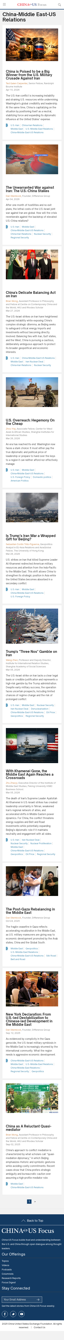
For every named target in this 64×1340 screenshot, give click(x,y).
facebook (5, 1314)
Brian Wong (12, 301)
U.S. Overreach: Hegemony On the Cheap (30, 422)
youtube (21, 1314)
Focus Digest (9, 1282)
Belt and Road (18, 959)
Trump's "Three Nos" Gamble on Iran (31, 653)
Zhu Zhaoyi (11, 783)
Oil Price (50, 712)
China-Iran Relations (32, 125)
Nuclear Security (42, 234)
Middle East (17, 128)
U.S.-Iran (15, 125)
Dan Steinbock (13, 196)
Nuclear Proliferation (41, 843)
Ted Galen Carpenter (17, 83)
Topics (5, 1261)
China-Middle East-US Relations (27, 132)
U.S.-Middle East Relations (39, 128)
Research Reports (11, 1278)
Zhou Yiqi (11, 428)
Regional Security (20, 237)
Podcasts (7, 1269)
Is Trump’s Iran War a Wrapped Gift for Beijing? (31, 537)
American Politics (20, 480)
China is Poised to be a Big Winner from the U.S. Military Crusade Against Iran (29, 74)
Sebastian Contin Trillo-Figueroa (22, 544)
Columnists (8, 1273)
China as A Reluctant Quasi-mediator (28, 1128)
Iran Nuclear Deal (34, 361)
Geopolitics (17, 716)
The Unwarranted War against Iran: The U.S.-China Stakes (30, 189)
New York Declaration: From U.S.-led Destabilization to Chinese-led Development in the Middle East (29, 1019)
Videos (5, 1265)
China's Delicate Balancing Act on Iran (31, 294)
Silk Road (51, 955)
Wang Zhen (12, 660)
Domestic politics (42, 477)
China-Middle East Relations (25, 1067)
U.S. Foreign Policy (20, 477)
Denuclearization (39, 708)
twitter (13, 1314)
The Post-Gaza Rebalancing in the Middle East (30, 911)
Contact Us (39, 1327)
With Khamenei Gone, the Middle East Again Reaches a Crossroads (30, 774)
